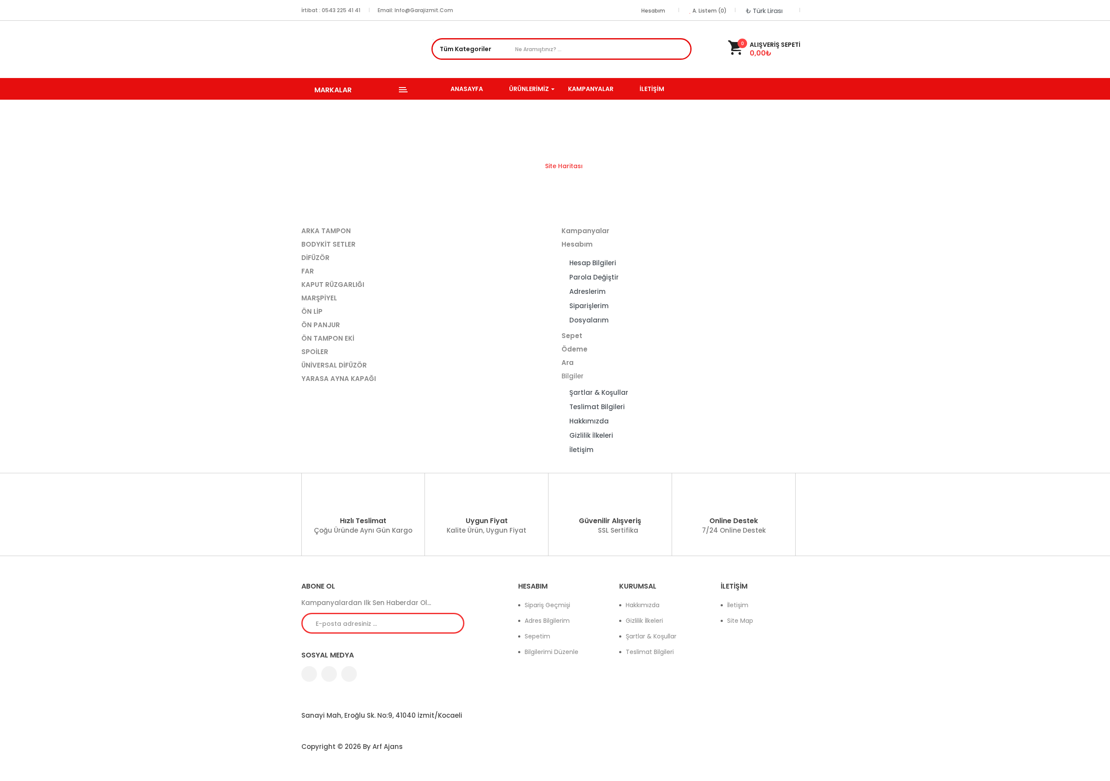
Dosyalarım (589, 320)
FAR (307, 271)
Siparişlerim (589, 305)
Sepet (572, 335)
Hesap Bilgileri (592, 262)
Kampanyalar (585, 230)
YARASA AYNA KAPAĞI (338, 378)
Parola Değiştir (594, 277)
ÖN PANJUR (320, 324)
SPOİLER (314, 351)
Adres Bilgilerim (547, 620)
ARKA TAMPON (326, 230)
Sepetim (537, 636)
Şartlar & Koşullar (598, 392)
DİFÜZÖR (315, 257)
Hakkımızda (589, 421)
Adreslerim (587, 291)
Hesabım (577, 244)
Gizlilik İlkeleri (591, 435)
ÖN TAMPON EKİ (327, 338)
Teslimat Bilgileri (597, 406)
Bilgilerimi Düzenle (551, 652)
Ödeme (575, 349)
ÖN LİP (312, 311)
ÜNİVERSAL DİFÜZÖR (334, 365)
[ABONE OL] (451, 622)
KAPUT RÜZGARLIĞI (332, 284)
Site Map (740, 620)
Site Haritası (564, 166)
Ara (682, 50)
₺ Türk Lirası (766, 10)
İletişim (581, 449)
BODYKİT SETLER (328, 244)
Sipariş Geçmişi (547, 605)
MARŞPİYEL (319, 298)
